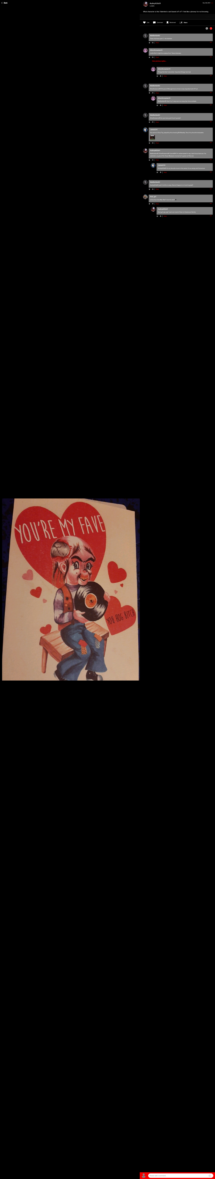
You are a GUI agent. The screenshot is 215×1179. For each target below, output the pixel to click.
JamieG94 (173, 153)
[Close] (5, 2)
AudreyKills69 (162, 168)
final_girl (160, 212)
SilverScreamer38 (155, 89)
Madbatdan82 (162, 101)
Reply (157, 42)
